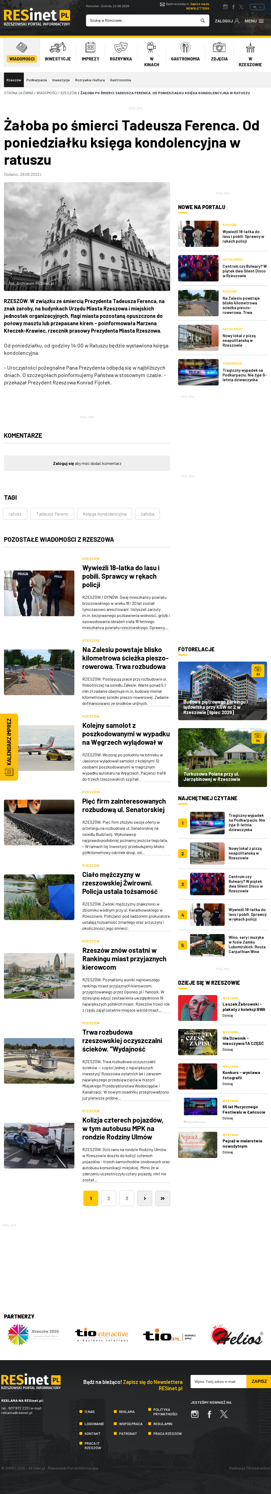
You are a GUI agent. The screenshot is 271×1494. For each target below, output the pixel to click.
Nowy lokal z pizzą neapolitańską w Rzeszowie (239, 340)
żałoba (147, 514)
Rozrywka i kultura (90, 80)
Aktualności (233, 259)
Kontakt (93, 1433)
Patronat (128, 1433)
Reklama (127, 1411)
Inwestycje (61, 80)
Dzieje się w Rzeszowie (209, 982)
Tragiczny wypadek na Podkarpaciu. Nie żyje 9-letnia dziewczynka (245, 375)
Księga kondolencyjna (105, 514)
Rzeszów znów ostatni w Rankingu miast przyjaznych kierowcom (124, 958)
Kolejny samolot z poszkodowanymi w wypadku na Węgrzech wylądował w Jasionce (126, 738)
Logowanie (94, 1423)
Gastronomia (120, 80)
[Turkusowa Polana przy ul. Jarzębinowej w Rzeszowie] (222, 757)
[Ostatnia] (162, 1198)
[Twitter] (226, 1417)
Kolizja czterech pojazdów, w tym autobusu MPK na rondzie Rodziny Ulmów (123, 1128)
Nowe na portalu (201, 207)
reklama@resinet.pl (16, 1412)
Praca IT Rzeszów (93, 1445)
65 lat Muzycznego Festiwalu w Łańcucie (244, 1109)
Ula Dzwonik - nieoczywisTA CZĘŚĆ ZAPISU (243, 1043)
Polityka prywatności (165, 1411)
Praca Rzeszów (167, 1433)
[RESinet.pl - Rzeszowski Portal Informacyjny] (37, 24)
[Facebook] (212, 1417)
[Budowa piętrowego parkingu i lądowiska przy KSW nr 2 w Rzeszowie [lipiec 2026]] (222, 691)
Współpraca (131, 1423)
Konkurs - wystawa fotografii (241, 1075)
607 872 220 (18, 1408)
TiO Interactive (258, 1468)
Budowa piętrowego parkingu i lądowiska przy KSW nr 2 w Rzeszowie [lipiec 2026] (215, 707)
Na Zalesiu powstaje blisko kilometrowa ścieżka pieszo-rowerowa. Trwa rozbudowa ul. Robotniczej (125, 662)
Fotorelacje (196, 649)
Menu (251, 21)
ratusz (15, 514)
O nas (90, 1411)
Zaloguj (224, 20)
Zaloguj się (63, 463)
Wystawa (230, 998)
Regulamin (162, 1423)
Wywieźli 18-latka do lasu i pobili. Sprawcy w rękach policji (121, 575)
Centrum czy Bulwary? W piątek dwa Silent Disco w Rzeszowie (245, 271)
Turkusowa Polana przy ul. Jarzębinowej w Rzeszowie (211, 776)
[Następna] (144, 1198)
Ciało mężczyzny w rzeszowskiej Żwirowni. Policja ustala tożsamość (120, 882)
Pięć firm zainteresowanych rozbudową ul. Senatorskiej (124, 805)
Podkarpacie (36, 80)
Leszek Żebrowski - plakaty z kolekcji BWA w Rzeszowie (244, 1009)
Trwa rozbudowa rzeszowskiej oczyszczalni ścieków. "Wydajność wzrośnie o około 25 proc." (122, 1044)
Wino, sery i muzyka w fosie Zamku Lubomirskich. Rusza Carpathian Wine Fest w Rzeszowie (247, 947)
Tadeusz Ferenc (52, 514)
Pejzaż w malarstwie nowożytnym (243, 1143)
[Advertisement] (222, 432)
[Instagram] (197, 1417)
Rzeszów (14, 80)
